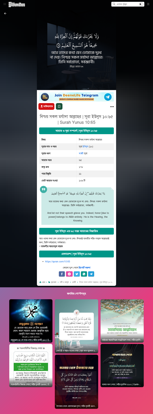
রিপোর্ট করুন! (84, 267)
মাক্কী (81, 153)
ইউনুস (85, 146)
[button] (114, 4)
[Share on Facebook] (62, 274)
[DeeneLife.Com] (16, 4)
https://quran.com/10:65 (57, 261)
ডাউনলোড (48, 106)
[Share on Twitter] (77, 274)
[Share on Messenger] (69, 274)
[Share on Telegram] (91, 274)
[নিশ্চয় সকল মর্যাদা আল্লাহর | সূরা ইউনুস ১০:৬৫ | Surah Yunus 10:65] (112, 107)
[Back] (5, 13)
